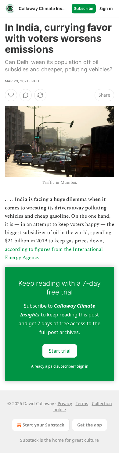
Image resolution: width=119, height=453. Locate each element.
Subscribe (83, 8)
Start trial (59, 350)
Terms (82, 403)
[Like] (11, 95)
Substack (29, 440)
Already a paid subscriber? (59, 366)
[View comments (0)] (26, 95)
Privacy (65, 403)
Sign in (106, 8)
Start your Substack (43, 425)
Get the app (89, 425)
